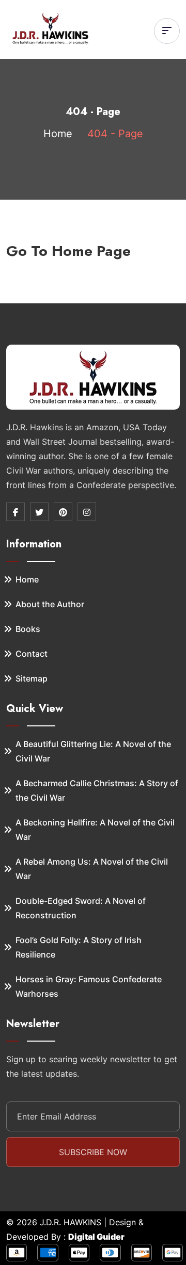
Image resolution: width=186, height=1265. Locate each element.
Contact (32, 653)
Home (57, 133)
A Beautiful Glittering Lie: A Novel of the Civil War (93, 751)
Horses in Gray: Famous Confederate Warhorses (89, 986)
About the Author (50, 604)
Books (28, 629)
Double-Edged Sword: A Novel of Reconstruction (81, 908)
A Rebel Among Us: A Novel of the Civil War (92, 868)
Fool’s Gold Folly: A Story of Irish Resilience (79, 947)
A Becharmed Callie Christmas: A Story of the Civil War (97, 790)
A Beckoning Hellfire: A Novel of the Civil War (95, 829)
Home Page (91, 251)
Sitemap (32, 678)
